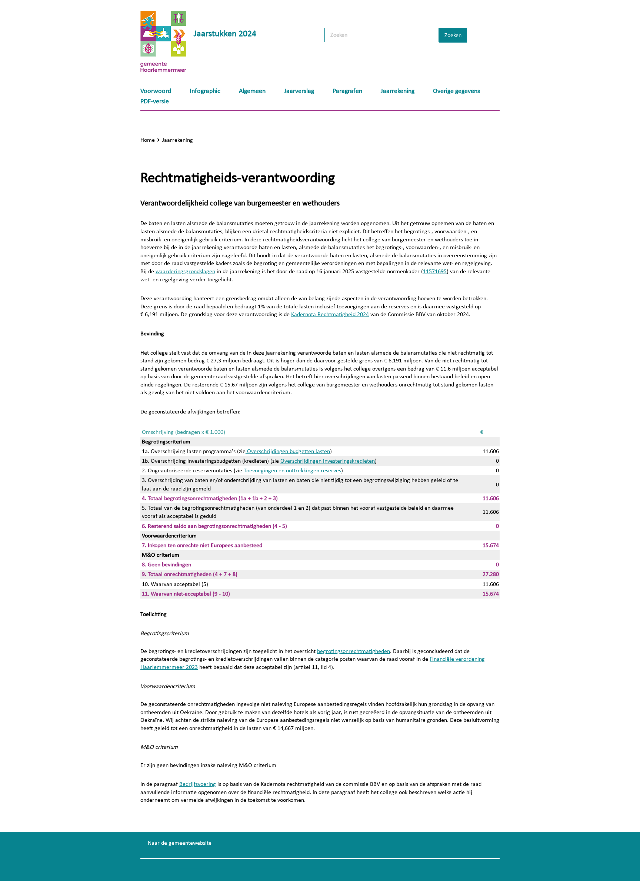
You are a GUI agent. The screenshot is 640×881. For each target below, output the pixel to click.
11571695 (435, 271)
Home (147, 140)
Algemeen (252, 91)
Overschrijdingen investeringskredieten (327, 461)
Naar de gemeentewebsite (179, 843)
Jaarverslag (299, 91)
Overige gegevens (456, 91)
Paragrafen (347, 91)
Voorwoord (155, 91)
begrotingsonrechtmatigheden (353, 651)
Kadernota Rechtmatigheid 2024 (330, 314)
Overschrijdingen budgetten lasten (288, 451)
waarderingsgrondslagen (185, 271)
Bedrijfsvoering (197, 784)
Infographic (205, 91)
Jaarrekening (397, 91)
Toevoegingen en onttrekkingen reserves (292, 470)
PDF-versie (154, 101)
